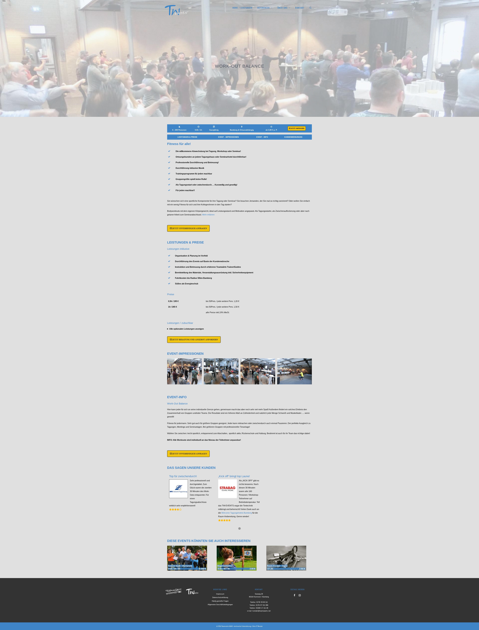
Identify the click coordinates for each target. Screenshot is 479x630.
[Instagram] (300, 595)
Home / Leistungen (242, 7)
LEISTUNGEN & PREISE (187, 137)
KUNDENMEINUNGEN (293, 137)
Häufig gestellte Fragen (220, 601)
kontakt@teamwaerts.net (261, 611)
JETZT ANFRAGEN (297, 128)
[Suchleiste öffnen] (310, 7)
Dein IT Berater (257, 626)
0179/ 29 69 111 (262, 602)
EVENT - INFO (262, 137)
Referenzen (263, 7)
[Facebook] (294, 595)
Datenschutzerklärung (220, 597)
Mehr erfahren (208, 215)
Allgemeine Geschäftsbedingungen (220, 604)
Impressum (220, 594)
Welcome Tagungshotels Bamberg (236, 513)
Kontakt (299, 7)
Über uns (283, 7)
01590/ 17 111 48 (262, 608)
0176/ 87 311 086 (262, 605)
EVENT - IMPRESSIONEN (228, 137)
